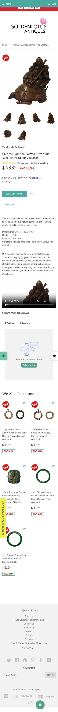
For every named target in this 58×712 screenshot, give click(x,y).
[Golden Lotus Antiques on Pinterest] (25, 661)
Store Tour (29, 627)
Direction (29, 631)
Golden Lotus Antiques (30, 689)
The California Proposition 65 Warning (29, 642)
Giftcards (29, 639)
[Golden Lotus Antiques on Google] (33, 661)
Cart (53, 3)
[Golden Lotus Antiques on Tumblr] (41, 661)
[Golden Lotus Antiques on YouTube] (49, 661)
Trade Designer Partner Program (29, 619)
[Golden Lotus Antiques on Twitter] (9, 661)
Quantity (6, 181)
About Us (29, 616)
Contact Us (29, 623)
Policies (29, 635)
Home (4, 44)
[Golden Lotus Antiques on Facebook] (17, 661)
